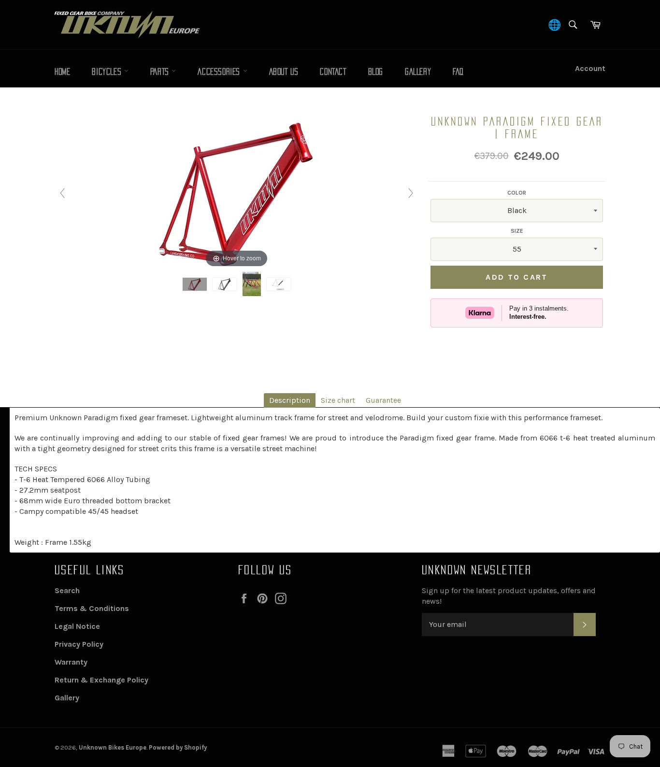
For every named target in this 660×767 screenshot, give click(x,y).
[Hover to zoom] (237, 192)
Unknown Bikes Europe (112, 747)
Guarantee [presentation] (383, 400)
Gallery (418, 72)
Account (590, 68)
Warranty (71, 662)
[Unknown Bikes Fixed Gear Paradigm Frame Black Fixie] (225, 284)
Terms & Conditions (92, 608)
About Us (284, 72)
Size (517, 230)
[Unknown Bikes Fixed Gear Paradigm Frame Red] (195, 284)
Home (62, 72)
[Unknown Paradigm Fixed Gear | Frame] (252, 284)
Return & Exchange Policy (101, 679)
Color (516, 192)
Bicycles (108, 72)
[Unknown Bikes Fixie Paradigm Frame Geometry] (279, 284)
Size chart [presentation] (338, 400)
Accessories (220, 72)
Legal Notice (77, 626)
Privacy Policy (79, 644)
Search (67, 590)
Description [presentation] (289, 400)
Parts (161, 72)
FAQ (458, 72)
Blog (375, 72)
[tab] (290, 400)
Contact (333, 72)
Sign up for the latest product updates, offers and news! (509, 596)
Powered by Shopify (178, 747)
